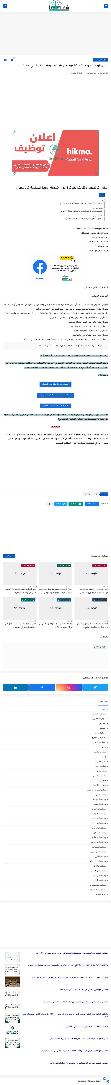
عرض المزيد (9, 556)
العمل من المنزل (99, 742)
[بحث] (5, 6)
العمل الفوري (100, 733)
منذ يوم (104, 586)
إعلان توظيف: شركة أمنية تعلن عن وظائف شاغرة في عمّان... (21, 626)
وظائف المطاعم (99, 847)
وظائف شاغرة (100, 866)
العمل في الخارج (99, 737)
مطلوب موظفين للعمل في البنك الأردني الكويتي (87, 1027)
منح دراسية (101, 780)
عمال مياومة (100, 761)
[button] (92, 504)
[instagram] (69, 687)
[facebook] (42, 687)
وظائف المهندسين (98, 851)
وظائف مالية (100, 880)
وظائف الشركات (99, 828)
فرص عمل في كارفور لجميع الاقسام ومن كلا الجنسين (81, 211)
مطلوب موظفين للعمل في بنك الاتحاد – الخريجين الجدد (84, 990)
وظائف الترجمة (99, 799)
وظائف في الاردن (100, 60)
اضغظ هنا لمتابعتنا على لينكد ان (55, 406)
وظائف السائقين (99, 818)
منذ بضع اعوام (96, 200)
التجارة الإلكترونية (98, 718)
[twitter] (95, 687)
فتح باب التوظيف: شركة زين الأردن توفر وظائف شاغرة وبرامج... (92, 626)
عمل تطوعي (100, 766)
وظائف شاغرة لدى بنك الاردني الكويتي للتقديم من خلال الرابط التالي (79, 1063)
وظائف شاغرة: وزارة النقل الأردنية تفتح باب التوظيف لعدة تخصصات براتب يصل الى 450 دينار (68, 965)
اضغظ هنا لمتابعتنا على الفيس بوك (53, 395)
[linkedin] (16, 687)
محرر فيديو (101, 771)
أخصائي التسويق (99, 714)
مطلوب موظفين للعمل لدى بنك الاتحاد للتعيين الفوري (81, 203)
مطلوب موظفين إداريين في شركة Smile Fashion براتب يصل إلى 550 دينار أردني (74, 1051)
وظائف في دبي (99, 875)
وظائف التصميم (99, 804)
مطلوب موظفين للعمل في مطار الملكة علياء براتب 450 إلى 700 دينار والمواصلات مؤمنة (70, 978)
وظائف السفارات (99, 823)
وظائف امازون (100, 856)
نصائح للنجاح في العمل (96, 790)
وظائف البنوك (100, 794)
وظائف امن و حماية (98, 861)
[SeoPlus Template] (107, 1081)
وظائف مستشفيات (98, 885)
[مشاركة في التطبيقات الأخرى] (49, 504)
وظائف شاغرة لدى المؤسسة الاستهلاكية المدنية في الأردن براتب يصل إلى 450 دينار (72, 953)
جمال (104, 756)
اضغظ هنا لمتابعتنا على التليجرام (55, 384)
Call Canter (101, 894)
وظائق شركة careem (97, 889)
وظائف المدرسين (98, 842)
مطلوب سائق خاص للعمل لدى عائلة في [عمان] (84, 219)
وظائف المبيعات (99, 837)
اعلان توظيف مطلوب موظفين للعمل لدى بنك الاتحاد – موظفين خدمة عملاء (75, 1002)
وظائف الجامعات (99, 809)
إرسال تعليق (99, 647)
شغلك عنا (82, 1081)
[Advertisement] (55, 34)
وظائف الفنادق (99, 832)
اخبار (104, 709)
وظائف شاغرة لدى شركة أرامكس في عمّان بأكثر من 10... (55, 626)
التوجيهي (102, 728)
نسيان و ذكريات (99, 785)
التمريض (102, 723)
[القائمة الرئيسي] (106, 6)
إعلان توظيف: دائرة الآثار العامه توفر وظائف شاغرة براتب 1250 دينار (79, 1039)
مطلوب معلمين (99, 775)
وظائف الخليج (100, 813)
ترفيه (104, 747)
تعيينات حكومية (99, 752)
